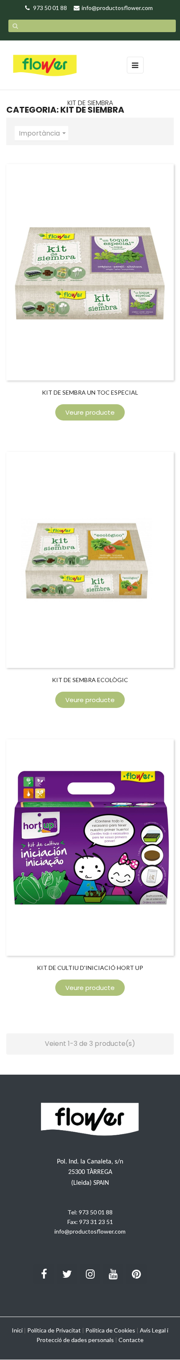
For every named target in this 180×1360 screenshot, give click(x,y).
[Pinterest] (136, 1274)
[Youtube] (113, 1274)
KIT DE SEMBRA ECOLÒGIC (90, 679)
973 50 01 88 (96, 1212)
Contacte (131, 1339)
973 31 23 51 (96, 1221)
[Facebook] (43, 1274)
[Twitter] (67, 1274)
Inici (17, 1330)
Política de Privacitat (54, 1330)
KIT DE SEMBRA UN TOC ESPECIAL (90, 392)
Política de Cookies (110, 1330)
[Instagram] (90, 1274)
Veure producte (90, 412)
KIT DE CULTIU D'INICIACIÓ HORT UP (90, 967)
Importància (43, 133)
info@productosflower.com (90, 1231)
